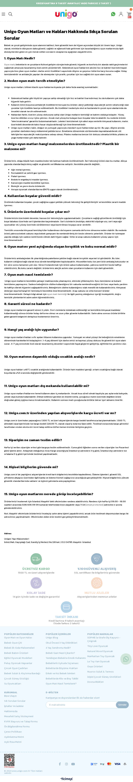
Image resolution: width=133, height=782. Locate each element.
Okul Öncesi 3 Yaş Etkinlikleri (61, 643)
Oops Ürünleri (95, 666)
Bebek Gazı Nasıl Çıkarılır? (60, 653)
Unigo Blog (52, 637)
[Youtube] (73, 764)
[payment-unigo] (108, 764)
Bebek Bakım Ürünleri (16, 653)
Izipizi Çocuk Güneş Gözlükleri (104, 677)
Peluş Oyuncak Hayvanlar (18, 663)
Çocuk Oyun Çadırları (16, 668)
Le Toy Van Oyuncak (98, 661)
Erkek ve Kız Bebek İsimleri (60, 673)
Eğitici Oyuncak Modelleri (18, 658)
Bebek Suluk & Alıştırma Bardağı (22, 673)
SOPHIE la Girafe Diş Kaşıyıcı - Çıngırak (103, 639)
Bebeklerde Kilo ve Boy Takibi (62, 678)
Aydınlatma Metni (14, 737)
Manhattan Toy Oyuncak (101, 656)
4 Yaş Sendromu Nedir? (58, 648)
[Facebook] (60, 764)
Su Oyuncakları (12, 683)
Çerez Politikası (13, 732)
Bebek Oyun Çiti (13, 643)
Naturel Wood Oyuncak (100, 651)
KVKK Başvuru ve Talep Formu (21, 721)
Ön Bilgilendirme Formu (17, 726)
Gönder (122, 705)
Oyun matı (9, 64)
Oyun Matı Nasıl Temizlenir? (61, 683)
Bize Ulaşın (10, 696)
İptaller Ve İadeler (14, 706)
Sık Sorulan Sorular (14, 701)
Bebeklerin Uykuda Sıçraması (62, 663)
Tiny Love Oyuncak (97, 646)
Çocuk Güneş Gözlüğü (16, 678)
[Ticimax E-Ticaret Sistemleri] (66, 779)
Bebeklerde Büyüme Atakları (62, 668)
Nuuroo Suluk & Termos (100, 671)
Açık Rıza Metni (12, 742)
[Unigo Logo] (66, 14)
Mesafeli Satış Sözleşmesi (18, 716)
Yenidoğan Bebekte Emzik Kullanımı (66, 658)
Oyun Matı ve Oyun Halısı (18, 637)
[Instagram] (66, 764)
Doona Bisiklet (95, 682)
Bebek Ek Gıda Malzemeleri (19, 648)
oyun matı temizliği (57, 294)
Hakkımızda (10, 711)
